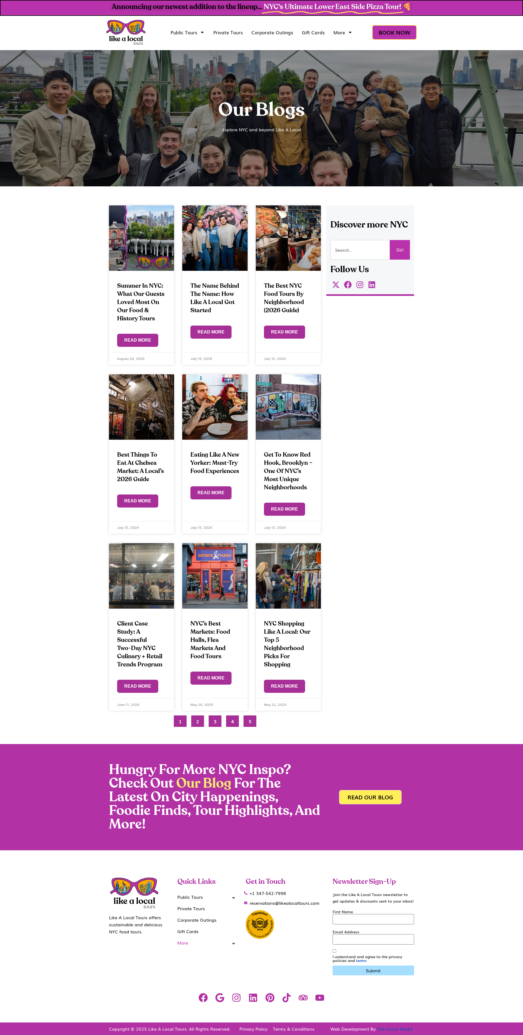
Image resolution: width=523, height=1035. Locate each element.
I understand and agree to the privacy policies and (367, 958)
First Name (343, 911)
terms (361, 960)
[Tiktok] (286, 998)
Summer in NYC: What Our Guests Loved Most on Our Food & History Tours (141, 302)
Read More (137, 340)
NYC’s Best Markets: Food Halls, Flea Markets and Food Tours (210, 640)
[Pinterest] (270, 998)
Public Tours (184, 32)
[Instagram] (236, 998)
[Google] (219, 998)
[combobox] (360, 250)
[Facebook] (203, 998)
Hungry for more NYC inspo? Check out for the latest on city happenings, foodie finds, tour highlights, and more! (214, 797)
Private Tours (228, 32)
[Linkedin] (253, 998)
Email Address (346, 932)
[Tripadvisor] (303, 998)
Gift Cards (313, 32)
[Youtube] (320, 998)
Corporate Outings (272, 32)
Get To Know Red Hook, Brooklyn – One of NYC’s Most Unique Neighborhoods (288, 471)
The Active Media (395, 1028)
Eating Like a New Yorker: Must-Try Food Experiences (214, 463)
